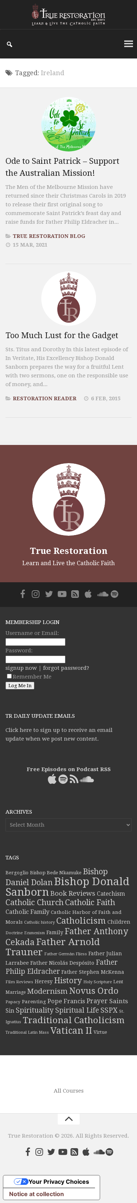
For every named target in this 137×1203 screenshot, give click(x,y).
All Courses (69, 1090)
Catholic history (39, 922)
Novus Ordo (93, 991)
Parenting (34, 1001)
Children (118, 922)
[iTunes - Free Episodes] (88, 594)
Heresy (44, 981)
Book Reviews (72, 893)
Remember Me (32, 676)
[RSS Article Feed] (75, 594)
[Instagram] (35, 594)
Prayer (97, 1001)
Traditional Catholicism (74, 1020)
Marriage (15, 992)
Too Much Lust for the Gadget (61, 335)
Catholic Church (34, 902)
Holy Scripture (97, 982)
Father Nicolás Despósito (62, 963)
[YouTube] (62, 594)
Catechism (111, 894)
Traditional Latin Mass (27, 1032)
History (68, 980)
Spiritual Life (77, 1010)
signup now (21, 668)
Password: (19, 650)
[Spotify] (114, 594)
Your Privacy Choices (58, 1181)
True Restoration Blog (49, 236)
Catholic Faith (90, 902)
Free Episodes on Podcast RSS (69, 769)
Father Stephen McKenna (92, 972)
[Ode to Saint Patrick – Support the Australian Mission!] (68, 124)
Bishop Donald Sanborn (67, 886)
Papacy (12, 1001)
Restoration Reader (44, 398)
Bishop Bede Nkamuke (55, 872)
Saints (118, 1001)
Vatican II (71, 1030)
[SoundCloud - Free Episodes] (101, 594)
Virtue (100, 1032)
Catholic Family (27, 911)
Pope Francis (66, 1001)
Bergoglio (16, 872)
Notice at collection (36, 1194)
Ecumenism (34, 933)
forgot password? (66, 668)
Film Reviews (19, 981)
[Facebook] (22, 594)
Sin (9, 1010)
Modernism (47, 991)
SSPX (109, 1010)
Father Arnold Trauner (52, 946)
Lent (118, 981)
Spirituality (35, 1010)
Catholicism (81, 921)
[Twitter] (49, 594)
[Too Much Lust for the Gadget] (68, 298)
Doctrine (14, 932)
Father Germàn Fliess (65, 953)
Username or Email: (32, 633)
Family (54, 932)
